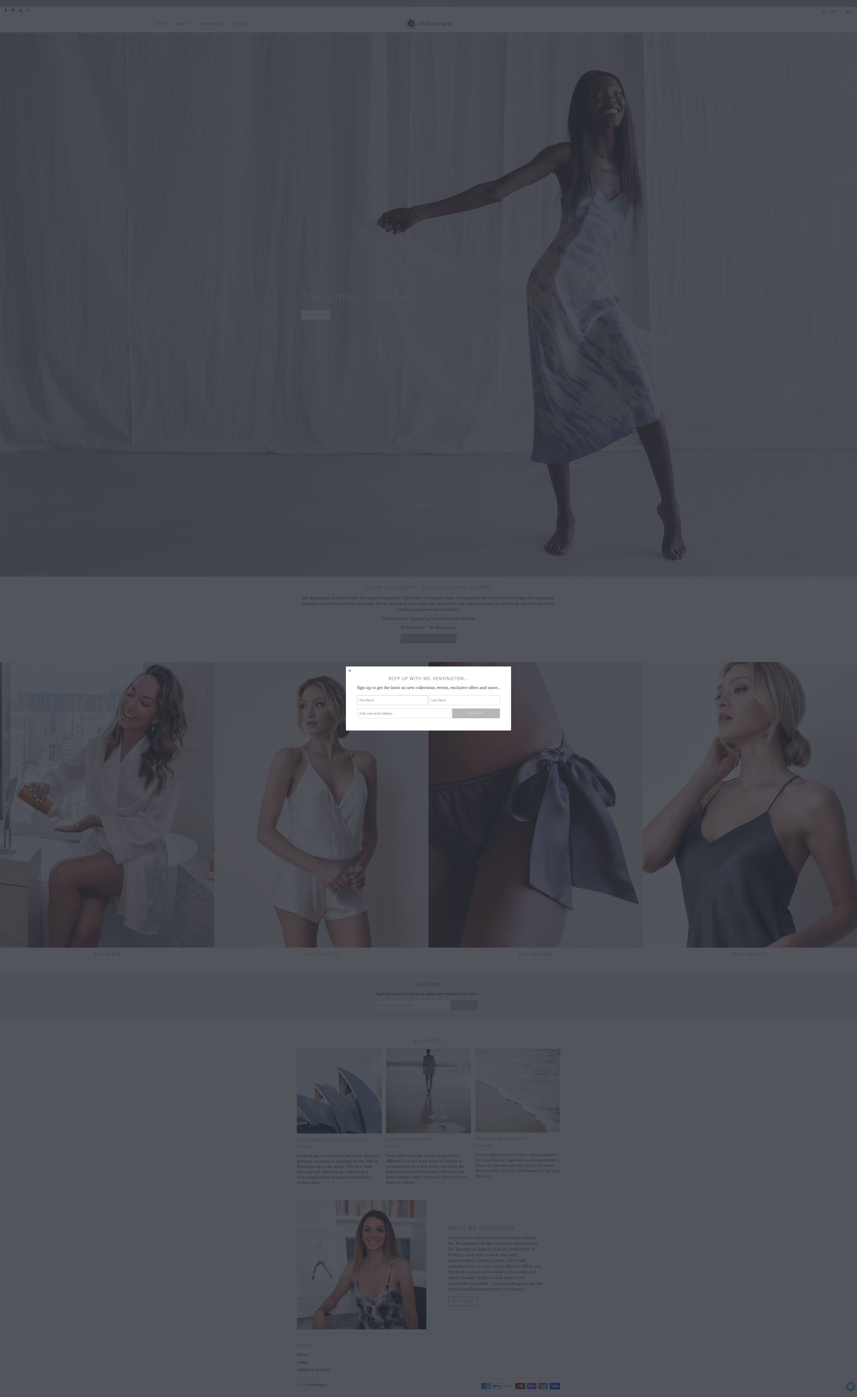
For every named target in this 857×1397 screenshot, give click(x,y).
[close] (350, 670)
